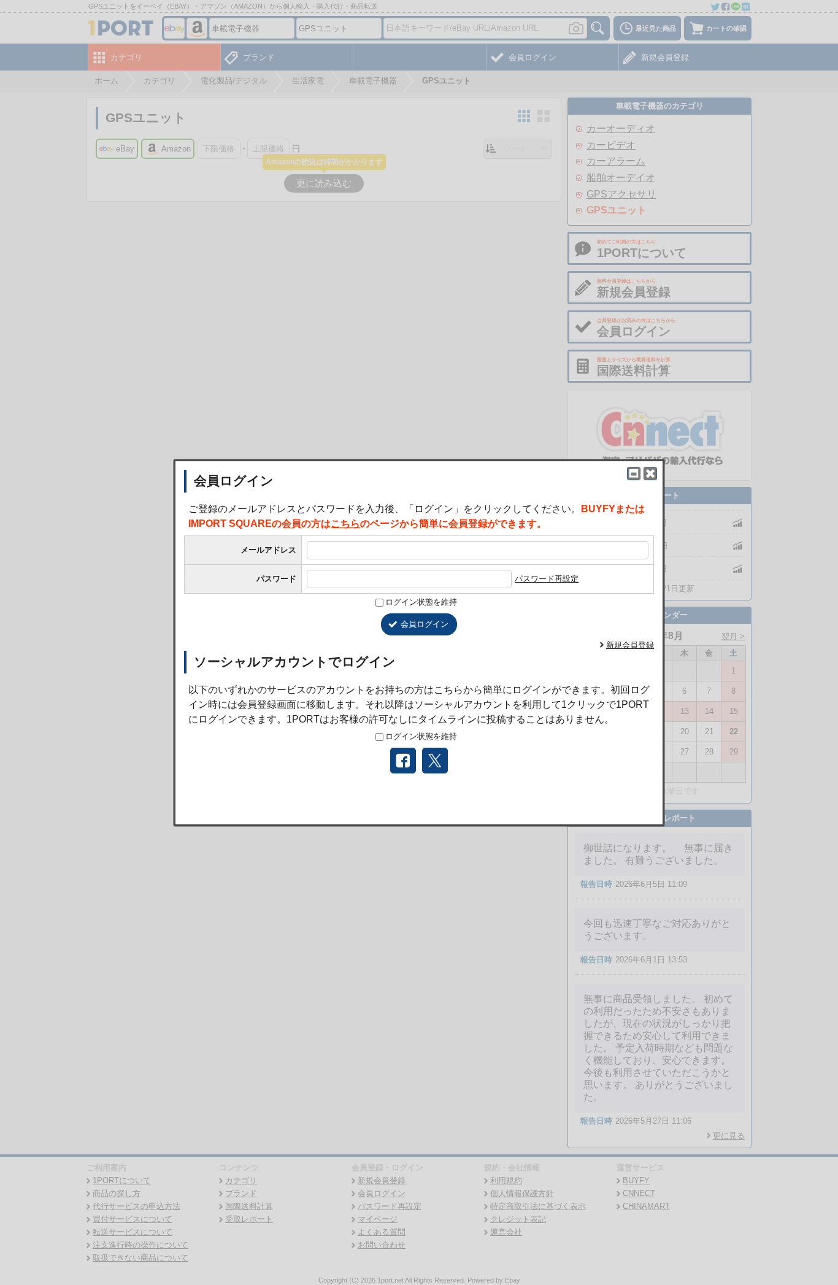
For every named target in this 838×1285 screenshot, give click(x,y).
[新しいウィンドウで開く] (633, 473)
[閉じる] (650, 473)
